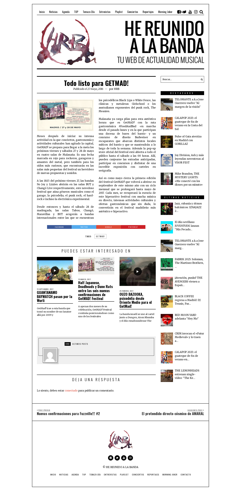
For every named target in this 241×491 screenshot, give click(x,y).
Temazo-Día (95, 474)
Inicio (53, 474)
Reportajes (153, 474)
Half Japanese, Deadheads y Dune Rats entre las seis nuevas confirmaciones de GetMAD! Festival (95, 290)
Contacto (186, 474)
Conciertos (138, 474)
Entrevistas (110, 474)
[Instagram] (196, 12)
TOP (84, 474)
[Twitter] (184, 12)
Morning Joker (169, 474)
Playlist (124, 474)
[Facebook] (179, 12)
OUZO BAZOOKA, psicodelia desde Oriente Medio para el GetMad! (136, 300)
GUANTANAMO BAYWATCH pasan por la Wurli (54, 296)
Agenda (75, 474)
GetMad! (100, 236)
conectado (71, 390)
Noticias (63, 474)
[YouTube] (190, 12)
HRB (116, 88)
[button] (201, 79)
